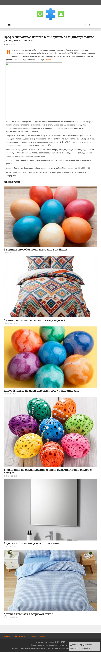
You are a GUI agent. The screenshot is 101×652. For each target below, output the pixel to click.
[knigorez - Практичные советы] (50, 14)
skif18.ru (48, 60)
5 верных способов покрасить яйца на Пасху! (36, 249)
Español (42, 637)
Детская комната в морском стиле (28, 614)
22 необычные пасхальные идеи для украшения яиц (41, 390)
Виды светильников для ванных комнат (33, 543)
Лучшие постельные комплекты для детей (35, 320)
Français (34, 637)
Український (24, 637)
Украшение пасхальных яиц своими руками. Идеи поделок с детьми (48, 471)
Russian (7, 637)
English (14, 637)
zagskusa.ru (64, 645)
